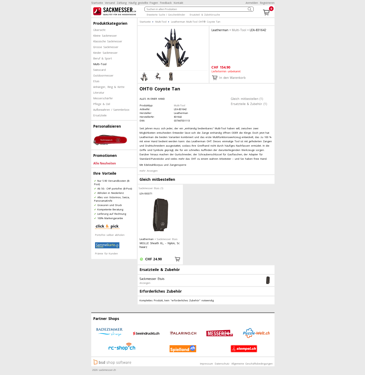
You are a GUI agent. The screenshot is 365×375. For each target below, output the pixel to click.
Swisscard (99, 70)
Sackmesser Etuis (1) (151, 188)
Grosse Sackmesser (105, 47)
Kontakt (178, 3)
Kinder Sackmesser (105, 52)
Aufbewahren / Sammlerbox (111, 109)
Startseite (97, 3)
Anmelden (252, 3)
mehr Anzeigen (149, 170)
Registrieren (267, 3)
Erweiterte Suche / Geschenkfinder (166, 14)
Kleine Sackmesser (105, 35)
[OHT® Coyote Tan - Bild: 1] (173, 47)
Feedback (166, 3)
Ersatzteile (100, 115)
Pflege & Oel (101, 104)
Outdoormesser (103, 75)
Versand (110, 3)
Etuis (96, 81)
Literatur (98, 92)
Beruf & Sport (102, 58)
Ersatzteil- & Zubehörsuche (205, 14)
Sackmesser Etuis (167, 239)
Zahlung (122, 3)
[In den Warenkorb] (177, 259)
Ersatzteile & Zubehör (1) (249, 104)
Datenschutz (222, 363)
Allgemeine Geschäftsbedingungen (252, 363)
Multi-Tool (99, 64)
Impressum (206, 363)
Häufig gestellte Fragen (143, 3)
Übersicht (99, 30)
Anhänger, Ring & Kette (109, 87)
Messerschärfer (103, 98)
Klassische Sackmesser (107, 41)
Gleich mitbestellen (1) (247, 99)
